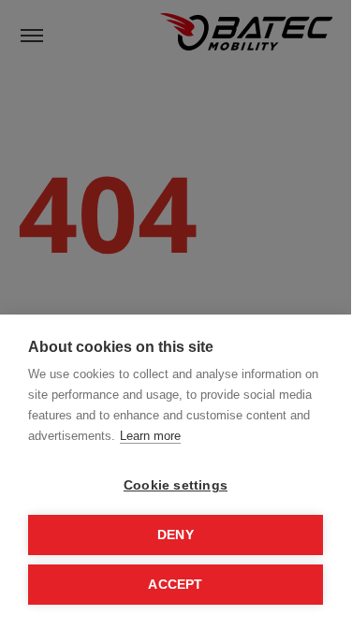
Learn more (150, 436)
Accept (175, 585)
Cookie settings (175, 485)
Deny (175, 535)
